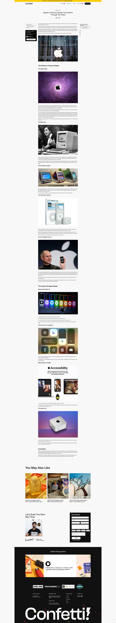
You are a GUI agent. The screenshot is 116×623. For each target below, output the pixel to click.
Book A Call (88, 3)
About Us (74, 3)
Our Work (61, 3)
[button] (68, 3)
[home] (29, 3)
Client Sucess (79, 3)
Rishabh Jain (59, 17)
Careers (67, 602)
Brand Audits (68, 599)
